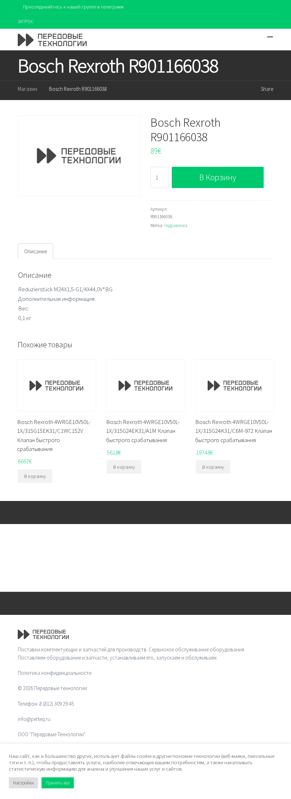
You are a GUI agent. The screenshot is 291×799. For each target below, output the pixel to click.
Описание (35, 251)
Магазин (27, 89)
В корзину (217, 177)
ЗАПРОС (26, 21)
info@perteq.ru (34, 719)
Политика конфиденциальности (55, 672)
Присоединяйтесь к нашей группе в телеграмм (73, 7)
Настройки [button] (23, 783)
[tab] (35, 251)
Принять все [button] (58, 783)
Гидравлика (175, 225)
